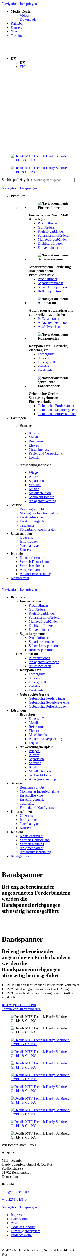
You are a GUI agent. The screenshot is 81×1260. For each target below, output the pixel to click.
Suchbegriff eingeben (17, 180)
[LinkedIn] (40, 1054)
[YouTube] (40, 1077)
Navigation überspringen (19, 4)
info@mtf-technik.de (16, 1192)
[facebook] (40, 1042)
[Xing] (40, 1065)
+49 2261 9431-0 (14, 1199)
